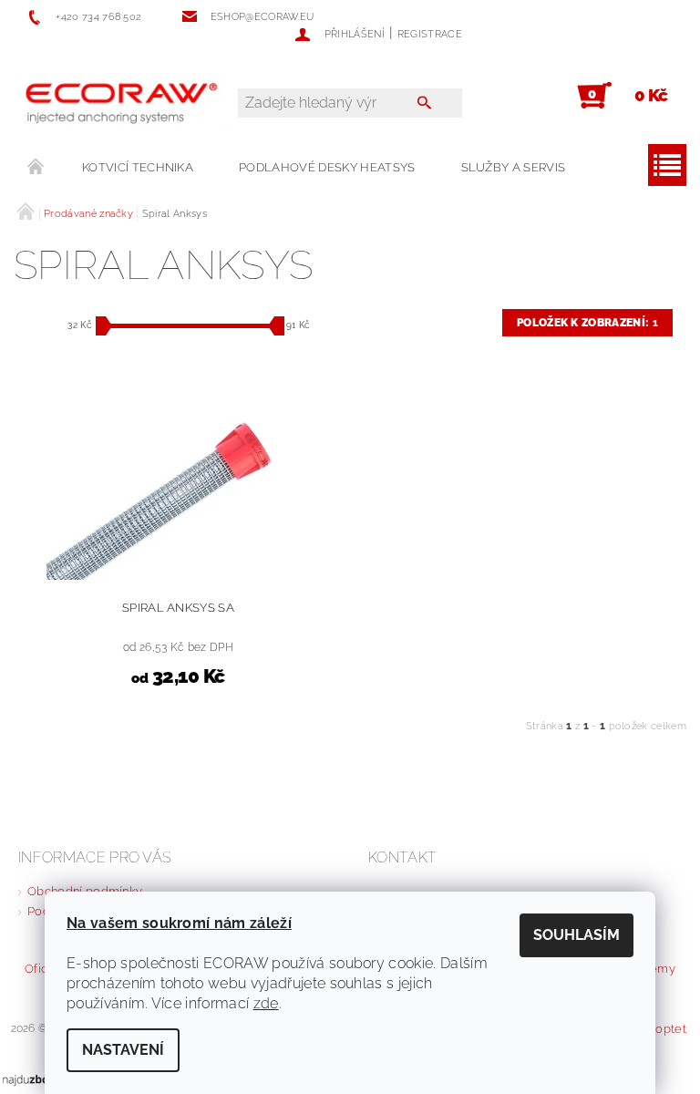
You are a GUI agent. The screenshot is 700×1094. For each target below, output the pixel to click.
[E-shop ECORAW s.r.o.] (135, 105)
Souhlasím (576, 935)
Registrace (429, 34)
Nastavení (123, 1049)
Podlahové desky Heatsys (327, 167)
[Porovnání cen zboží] (40, 1079)
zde (266, 1003)
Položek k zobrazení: (587, 322)
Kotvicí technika (137, 167)
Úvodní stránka (36, 167)
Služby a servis (513, 167)
